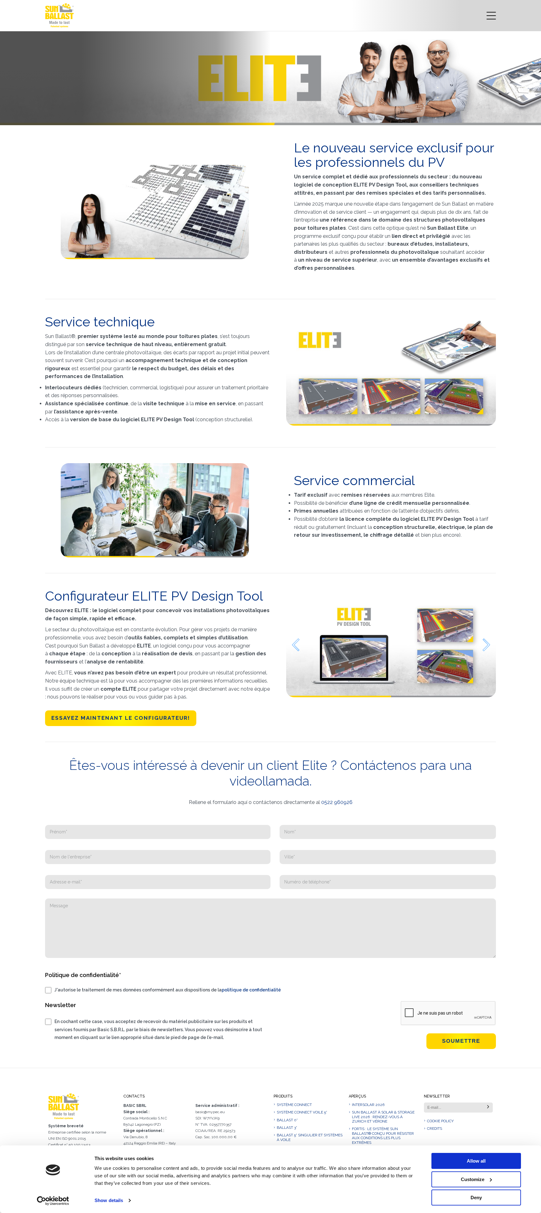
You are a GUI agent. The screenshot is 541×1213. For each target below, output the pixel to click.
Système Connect (294, 1105)
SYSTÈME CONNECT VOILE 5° (302, 1112)
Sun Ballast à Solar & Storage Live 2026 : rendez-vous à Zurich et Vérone (383, 1116)
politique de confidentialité (251, 989)
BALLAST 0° (287, 1120)
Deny (476, 1197)
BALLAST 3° (287, 1127)
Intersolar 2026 (368, 1105)
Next (486, 644)
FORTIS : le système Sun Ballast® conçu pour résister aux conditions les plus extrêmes (383, 1135)
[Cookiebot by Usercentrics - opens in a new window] (53, 1200)
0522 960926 (337, 802)
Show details (109, 1200)
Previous (295, 644)
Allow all (476, 1161)
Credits (434, 1128)
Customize (472, 1179)
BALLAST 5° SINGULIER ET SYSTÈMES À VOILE (310, 1137)
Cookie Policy (440, 1121)
